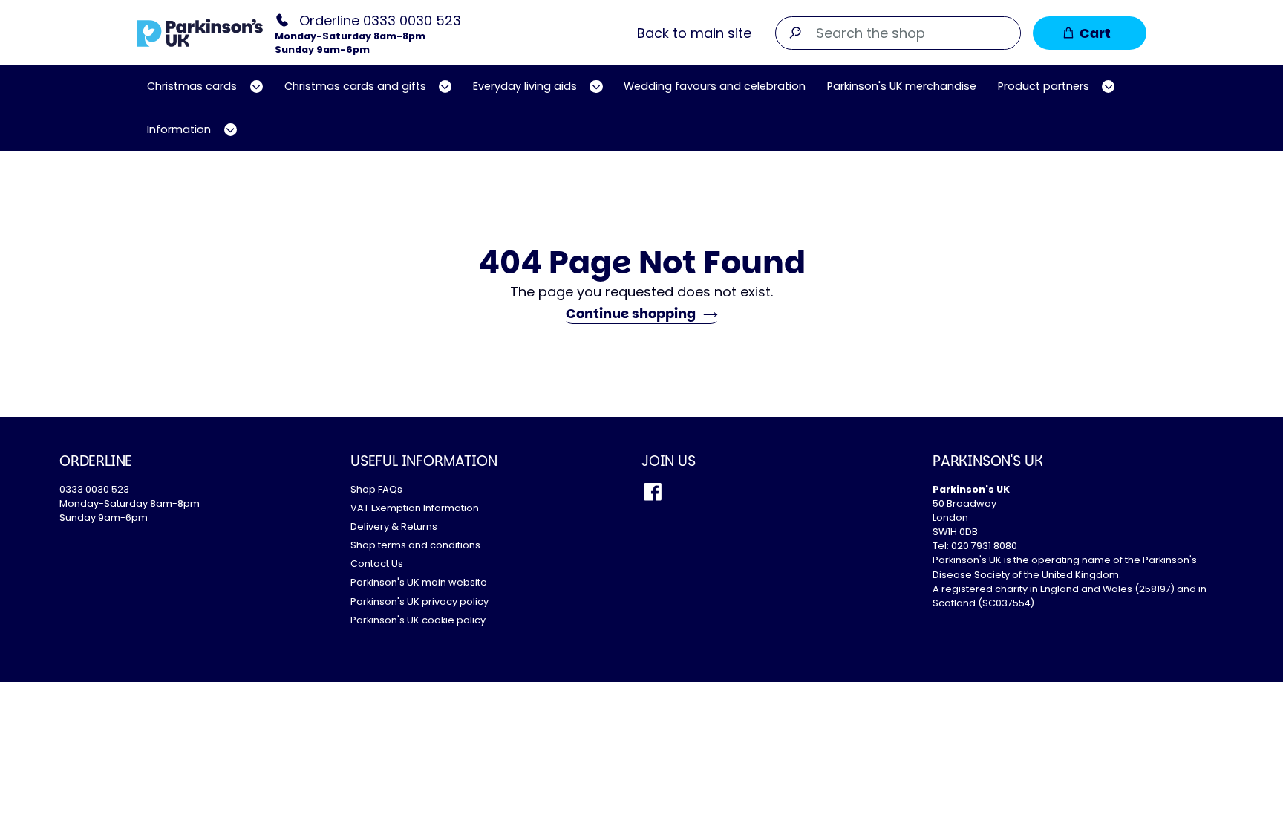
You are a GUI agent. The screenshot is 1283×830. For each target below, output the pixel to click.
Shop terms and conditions (415, 545)
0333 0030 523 (94, 489)
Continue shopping (631, 313)
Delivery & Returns (393, 526)
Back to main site (694, 33)
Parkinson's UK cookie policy (418, 620)
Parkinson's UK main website (418, 582)
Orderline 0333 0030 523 (380, 19)
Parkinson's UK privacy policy (419, 601)
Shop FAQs (376, 489)
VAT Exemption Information (414, 508)
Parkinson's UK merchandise (901, 86)
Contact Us (376, 563)
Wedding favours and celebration (715, 86)
